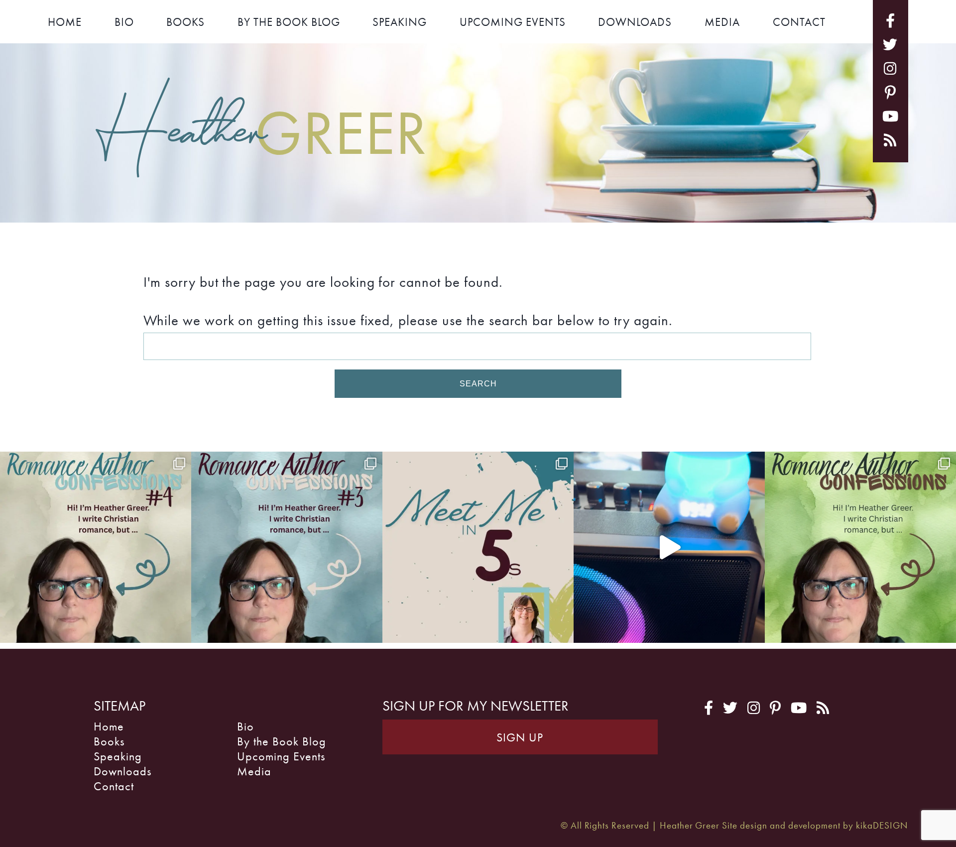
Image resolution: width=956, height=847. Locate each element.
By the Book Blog (289, 21)
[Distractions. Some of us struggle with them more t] (860, 547)
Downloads (635, 21)
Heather (261, 130)
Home (65, 21)
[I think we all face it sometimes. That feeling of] (286, 547)
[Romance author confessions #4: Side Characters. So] (95, 547)
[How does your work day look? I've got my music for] (669, 547)
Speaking (399, 21)
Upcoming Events (513, 21)
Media (722, 21)
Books (185, 21)
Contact (799, 21)
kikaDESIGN (882, 825)
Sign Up (519, 737)
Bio (124, 21)
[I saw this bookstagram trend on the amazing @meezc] (478, 547)
